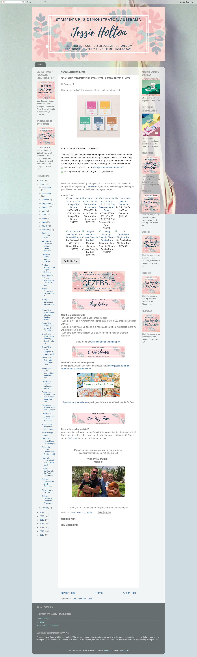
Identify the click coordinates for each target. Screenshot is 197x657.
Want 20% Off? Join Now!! (48, 625)
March (45, 226)
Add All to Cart (70, 261)
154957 (73, 222)
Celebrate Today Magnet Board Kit (46, 257)
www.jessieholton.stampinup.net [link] (108, 167)
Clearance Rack (43, 618)
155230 (106, 228)
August (45, 207)
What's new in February (47, 491)
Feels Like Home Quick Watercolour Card (48, 461)
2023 (42, 180)
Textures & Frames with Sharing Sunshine (48, 417)
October (45, 200)
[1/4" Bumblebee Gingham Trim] (123, 237)
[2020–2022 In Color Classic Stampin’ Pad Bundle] (74, 207)
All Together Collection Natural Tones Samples (47, 246)
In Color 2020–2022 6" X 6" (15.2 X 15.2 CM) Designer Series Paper (107, 219)
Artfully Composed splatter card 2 (48, 292)
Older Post (129, 592)
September (47, 203)
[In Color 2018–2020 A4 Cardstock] (123, 204)
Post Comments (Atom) (82, 599)
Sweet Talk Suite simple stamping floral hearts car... (48, 338)
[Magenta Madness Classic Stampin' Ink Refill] (90, 240)
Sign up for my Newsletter (74, 402)
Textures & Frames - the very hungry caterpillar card (48, 396)
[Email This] (99, 512)
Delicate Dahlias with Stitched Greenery (48, 482)
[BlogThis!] (102, 512)
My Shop (40, 622)
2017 (42, 527)
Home (40, 64)
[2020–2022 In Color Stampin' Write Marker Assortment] (90, 207)
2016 (42, 531)
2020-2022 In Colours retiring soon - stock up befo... (48, 280)
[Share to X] (104, 512)
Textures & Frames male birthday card (48, 407)
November (46, 193)
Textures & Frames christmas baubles (47, 385)
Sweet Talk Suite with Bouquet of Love (47, 361)
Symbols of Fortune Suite (46, 235)
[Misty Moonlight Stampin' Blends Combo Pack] (107, 240)
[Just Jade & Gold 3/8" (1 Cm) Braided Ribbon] (74, 237)
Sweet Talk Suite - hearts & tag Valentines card (48, 373)
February (46, 230)
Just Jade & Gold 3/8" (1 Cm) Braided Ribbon (74, 243)
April (44, 222)
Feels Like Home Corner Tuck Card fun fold (48, 450)
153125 (90, 222)
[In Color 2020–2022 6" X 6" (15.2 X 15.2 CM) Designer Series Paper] (107, 210)
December (46, 187)
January (45, 508)
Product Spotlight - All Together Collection (48, 268)
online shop (91, 186)
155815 (73, 249)
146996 (123, 216)
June (44, 215)
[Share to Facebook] (107, 512)
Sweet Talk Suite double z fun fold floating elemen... (48, 315)
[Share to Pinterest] (110, 512)
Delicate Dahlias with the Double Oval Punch (48, 472)
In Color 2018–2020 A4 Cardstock (123, 210)
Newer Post (68, 592)
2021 (42, 512)
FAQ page (73, 438)
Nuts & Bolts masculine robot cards (47, 426)
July (44, 211)
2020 (42, 516)
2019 (42, 520)
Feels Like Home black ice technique (48, 441)
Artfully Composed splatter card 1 (48, 303)
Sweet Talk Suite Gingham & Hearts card (48, 350)
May (44, 218)
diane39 (107, 650)
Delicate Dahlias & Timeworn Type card (47, 499)
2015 (42, 535)
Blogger (125, 650)
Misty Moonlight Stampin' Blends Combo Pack (107, 246)
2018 (42, 524)
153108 (106, 252)
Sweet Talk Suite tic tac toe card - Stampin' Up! (48, 326)
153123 (90, 255)
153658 (123, 246)
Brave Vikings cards (47, 434)
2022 (42, 184)
